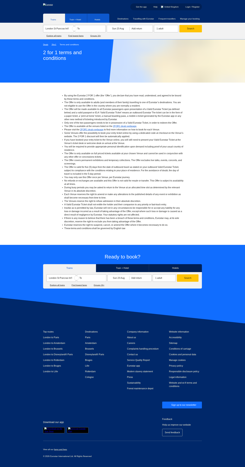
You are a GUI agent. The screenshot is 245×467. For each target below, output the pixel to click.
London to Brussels (53, 349)
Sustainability (134, 383)
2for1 (54, 44)
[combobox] (58, 28)
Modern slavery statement (140, 371)
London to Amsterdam (54, 343)
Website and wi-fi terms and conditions (183, 384)
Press (140, 377)
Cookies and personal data (182, 354)
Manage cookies (177, 360)
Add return (137, 28)
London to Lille (50, 371)
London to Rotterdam (53, 360)
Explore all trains (54, 36)
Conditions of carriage (180, 349)
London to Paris (51, 337)
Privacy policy (176, 366)
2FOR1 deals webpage (124, 126)
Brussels (89, 349)
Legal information (177, 377)
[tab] (54, 18)
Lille (87, 366)
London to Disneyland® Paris (58, 354)
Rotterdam (90, 371)
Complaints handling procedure (143, 348)
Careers (131, 343)
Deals (45, 44)
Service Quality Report (138, 360)
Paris (87, 337)
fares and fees (60, 449)
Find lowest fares (76, 36)
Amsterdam (91, 343)
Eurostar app (133, 366)
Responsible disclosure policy (184, 371)
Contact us (132, 354)
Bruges (88, 360)
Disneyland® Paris (94, 354)
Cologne (89, 377)
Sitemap (173, 343)
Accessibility (175, 337)
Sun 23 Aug (118, 28)
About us (131, 337)
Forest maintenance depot (140, 388)
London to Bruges (52, 366)
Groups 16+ (95, 36)
